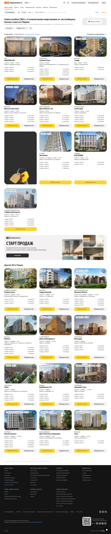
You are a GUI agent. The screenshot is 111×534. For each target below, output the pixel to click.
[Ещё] (31, 28)
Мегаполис (7, 106)
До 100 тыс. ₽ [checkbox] (22, 154)
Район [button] (97, 12)
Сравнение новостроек (10, 498)
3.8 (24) (19, 436)
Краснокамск (33, 491)
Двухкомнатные (86, 475)
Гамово (32, 496)
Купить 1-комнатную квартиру (64, 503)
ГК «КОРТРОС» (43, 58)
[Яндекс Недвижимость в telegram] (106, 512)
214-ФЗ (6, 470)
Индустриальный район (62, 470)
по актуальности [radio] (19, 34)
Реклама (18, 511)
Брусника (7, 337)
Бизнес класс (33, 470)
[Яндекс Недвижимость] (13, 3)
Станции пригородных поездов (12, 496)
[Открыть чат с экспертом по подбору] (106, 529)
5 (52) (18, 294)
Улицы (6, 494)
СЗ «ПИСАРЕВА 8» (44, 337)
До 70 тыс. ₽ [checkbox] (11, 154)
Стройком (77, 153)
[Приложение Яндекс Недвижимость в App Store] (97, 523)
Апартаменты (34, 480)
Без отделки (7, 473)
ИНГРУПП (77, 58)
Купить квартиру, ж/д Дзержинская (65, 498)
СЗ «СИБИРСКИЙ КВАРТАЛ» (12, 210)
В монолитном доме (9, 477)
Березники (33, 494)
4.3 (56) (89, 389)
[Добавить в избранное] (34, 39)
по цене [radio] (37, 34)
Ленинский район (61, 477)
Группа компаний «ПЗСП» (81, 290)
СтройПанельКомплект (10, 290)
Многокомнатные (87, 470)
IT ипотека (7, 475)
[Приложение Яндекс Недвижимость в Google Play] (100, 523)
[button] (67, 2)
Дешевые (33, 482)
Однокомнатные (86, 480)
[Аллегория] (90, 95)
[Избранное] (64, 2)
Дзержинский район (61, 475)
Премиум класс (34, 473)
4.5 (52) (85, 63)
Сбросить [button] (103, 12)
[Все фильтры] (18, 12)
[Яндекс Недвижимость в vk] (100, 512)
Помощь (72, 511)
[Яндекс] (104, 530)
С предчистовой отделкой (11, 482)
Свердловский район (61, 480)
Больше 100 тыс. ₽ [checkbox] (13, 159)
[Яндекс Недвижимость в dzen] (103, 512)
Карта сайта (79, 511)
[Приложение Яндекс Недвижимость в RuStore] (105, 523)
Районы (6, 491)
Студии (84, 473)
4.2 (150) (96, 294)
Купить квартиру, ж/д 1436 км (64, 494)
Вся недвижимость (9, 511)
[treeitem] (8, 7)
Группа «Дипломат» (44, 106)
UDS (5, 58)
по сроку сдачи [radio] (29, 34)
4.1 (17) (17, 214)
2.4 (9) (87, 111)
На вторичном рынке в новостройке (39, 475)
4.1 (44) (17, 63)
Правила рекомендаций (61, 511)
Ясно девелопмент (79, 106)
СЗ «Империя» (78, 385)
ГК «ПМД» (42, 153)
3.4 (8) (53, 436)
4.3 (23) (54, 341)
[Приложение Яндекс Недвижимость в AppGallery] (103, 523)
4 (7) (87, 158)
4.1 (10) (17, 111)
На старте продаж (9, 480)
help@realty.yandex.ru (36, 522)
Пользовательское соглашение (45, 511)
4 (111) (59, 158)
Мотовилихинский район (62, 473)
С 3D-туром (33, 477)
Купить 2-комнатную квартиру (64, 496)
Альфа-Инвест (8, 385)
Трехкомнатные (86, 477)
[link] (104, 2)
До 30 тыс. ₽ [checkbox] (11, 150)
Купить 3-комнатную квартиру (64, 501)
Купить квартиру (60, 491)
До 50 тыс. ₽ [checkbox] (22, 150)
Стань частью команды (29, 511)
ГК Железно (7, 432)
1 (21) (18, 341)
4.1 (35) (88, 436)
